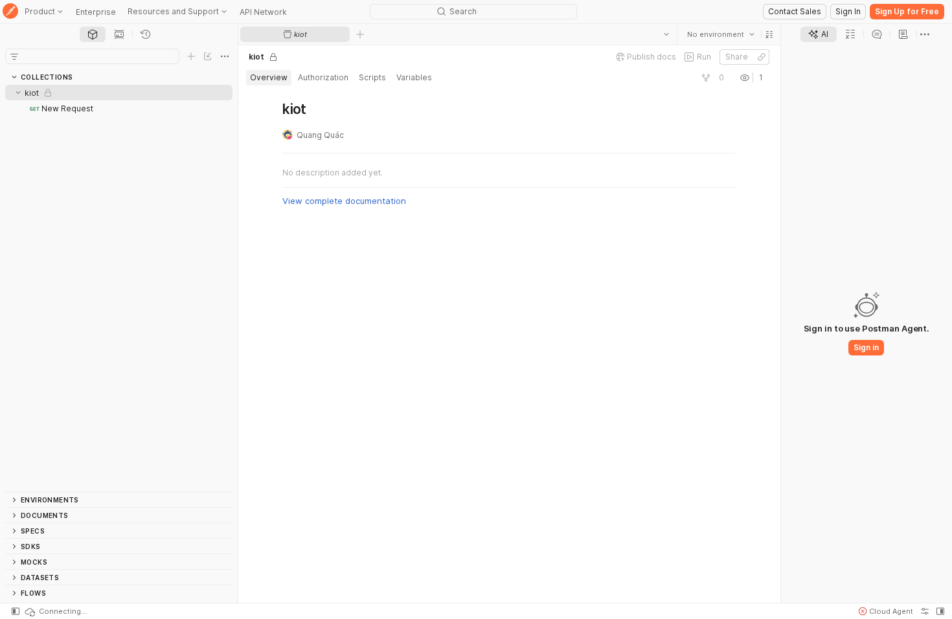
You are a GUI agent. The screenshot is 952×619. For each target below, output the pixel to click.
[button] (769, 34)
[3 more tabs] (925, 34)
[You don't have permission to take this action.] (360, 34)
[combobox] (721, 34)
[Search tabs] (666, 34)
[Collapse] (18, 92)
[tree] (118, 288)
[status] (55, 611)
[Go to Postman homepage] (10, 12)
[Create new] (191, 56)
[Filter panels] (14, 56)
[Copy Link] (761, 57)
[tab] (93, 34)
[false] (706, 77)
